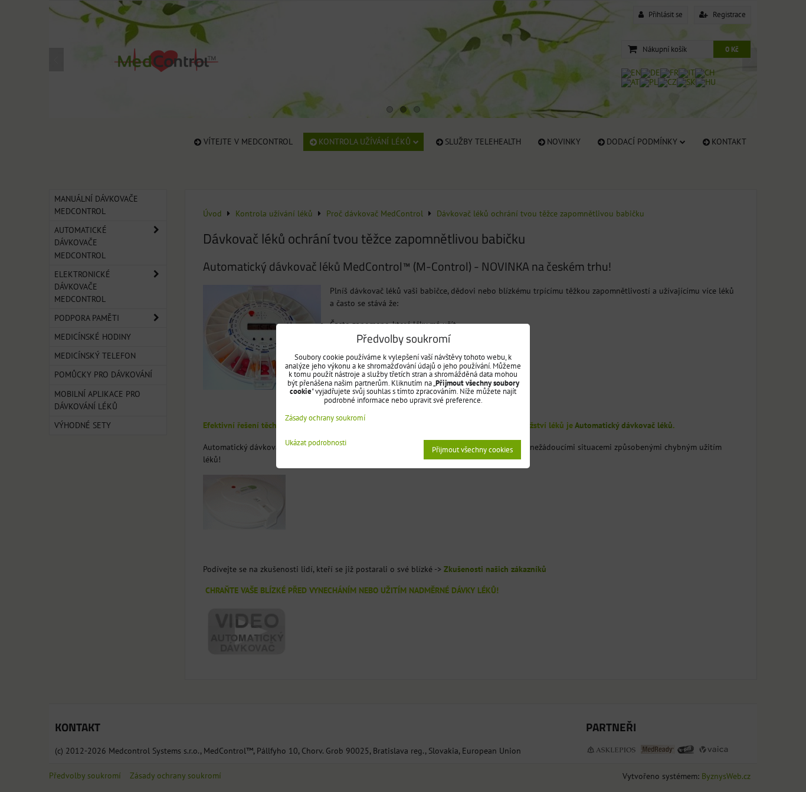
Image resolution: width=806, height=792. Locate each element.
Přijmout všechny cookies (472, 450)
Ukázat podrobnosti (315, 443)
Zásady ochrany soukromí (325, 418)
